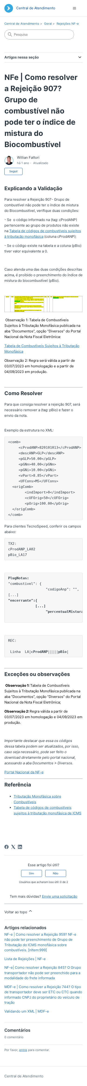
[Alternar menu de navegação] (74, 8)
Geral (48, 23)
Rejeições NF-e (68, 23)
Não (55, 873)
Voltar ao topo (16, 912)
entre (23, 1050)
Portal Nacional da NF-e (24, 772)
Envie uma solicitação (59, 896)
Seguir (13, 171)
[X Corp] (13, 847)
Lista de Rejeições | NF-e (25, 959)
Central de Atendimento (21, 23)
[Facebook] (6, 847)
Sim (31, 873)
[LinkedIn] (20, 847)
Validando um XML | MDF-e (26, 1011)
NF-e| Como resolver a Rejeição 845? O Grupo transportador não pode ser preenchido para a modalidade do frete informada (42, 972)
